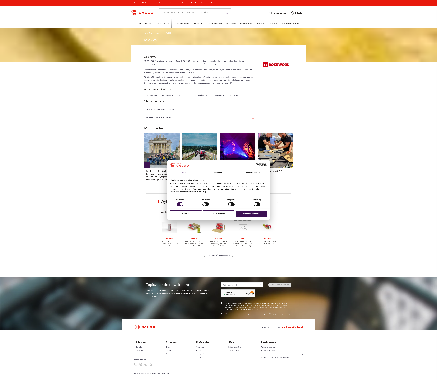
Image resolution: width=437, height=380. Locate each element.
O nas (135, 3)
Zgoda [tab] (184, 172)
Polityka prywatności (268, 347)
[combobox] (191, 12)
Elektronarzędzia (246, 23)
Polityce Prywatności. (252, 309)
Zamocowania (231, 23)
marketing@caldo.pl (292, 327)
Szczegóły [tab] (218, 172)
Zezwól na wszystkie (251, 214)
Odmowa (185, 214)
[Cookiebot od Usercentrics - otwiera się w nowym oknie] (257, 164)
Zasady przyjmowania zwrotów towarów (275, 357)
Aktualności (200, 347)
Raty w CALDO (233, 350)
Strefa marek (160, 3)
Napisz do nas (279, 12)
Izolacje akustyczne (215, 23)
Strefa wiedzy (147, 3)
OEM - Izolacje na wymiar (290, 23)
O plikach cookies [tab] (252, 172)
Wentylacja (260, 23)
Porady (203, 3)
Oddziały (299, 12)
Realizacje (173, 3)
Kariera (184, 3)
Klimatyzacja (273, 23)
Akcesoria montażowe (181, 23)
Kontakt (194, 3)
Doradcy (214, 3)
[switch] (205, 204)
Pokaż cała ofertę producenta (218, 255)
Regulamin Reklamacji (268, 350)
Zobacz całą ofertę (144, 23)
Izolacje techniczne (162, 23)
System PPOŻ (198, 23)
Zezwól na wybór (218, 214)
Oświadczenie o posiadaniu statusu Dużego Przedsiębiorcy (282, 354)
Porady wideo (201, 354)
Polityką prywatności (275, 314)
